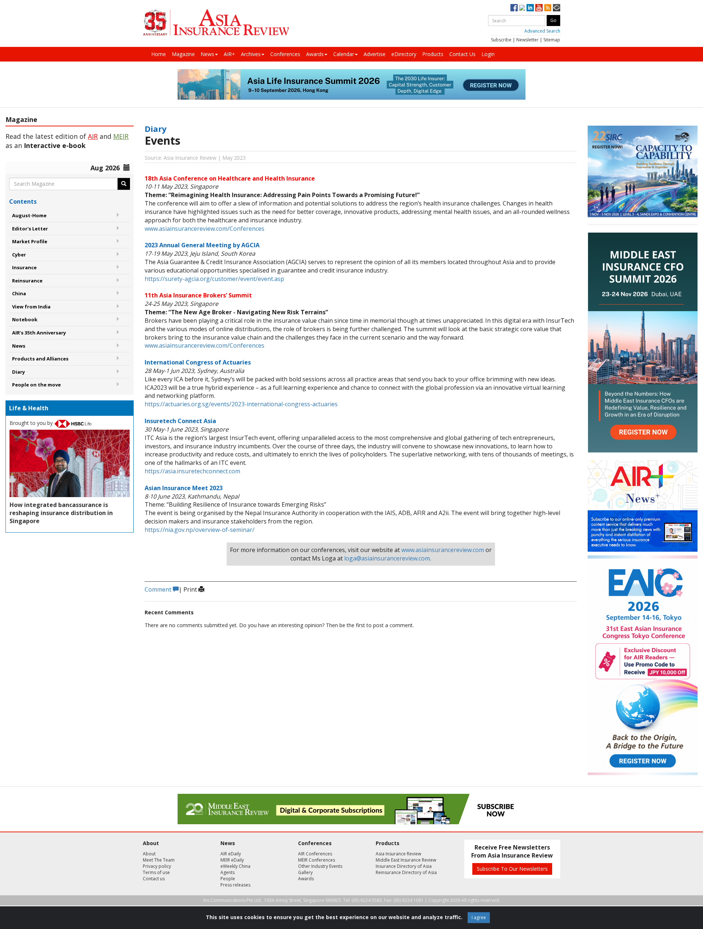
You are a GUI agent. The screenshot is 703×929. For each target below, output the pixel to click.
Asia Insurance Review (398, 854)
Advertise (375, 54)
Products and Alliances (40, 358)
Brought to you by (32, 422)
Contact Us (462, 54)
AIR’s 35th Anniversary (39, 332)
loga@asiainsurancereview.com (387, 558)
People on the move (36, 384)
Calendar (343, 54)
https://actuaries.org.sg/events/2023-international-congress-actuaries (241, 404)
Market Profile (29, 241)
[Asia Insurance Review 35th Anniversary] (216, 22)
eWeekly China (235, 866)
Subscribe (501, 40)
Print (190, 589)
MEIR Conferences (316, 860)
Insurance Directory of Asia (404, 866)
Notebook (24, 319)
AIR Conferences (315, 854)
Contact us (154, 879)
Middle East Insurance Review (406, 860)
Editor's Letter (30, 228)
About (149, 854)
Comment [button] (159, 589)
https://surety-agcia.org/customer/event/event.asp (214, 279)
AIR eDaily (230, 854)
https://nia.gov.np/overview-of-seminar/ (199, 530)
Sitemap (551, 40)
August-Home (29, 215)
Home (158, 54)
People (227, 879)
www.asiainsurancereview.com (442, 550)
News (207, 54)
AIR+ (229, 54)
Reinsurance (27, 280)
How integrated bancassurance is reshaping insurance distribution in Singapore (61, 513)
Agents (227, 872)
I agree (479, 917)
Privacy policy (157, 866)
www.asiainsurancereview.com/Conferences (204, 229)
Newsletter (527, 40)
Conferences (285, 54)
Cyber (19, 254)
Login (488, 54)
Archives (251, 54)
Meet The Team (159, 860)
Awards (315, 54)
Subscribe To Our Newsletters (512, 868)
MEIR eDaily (232, 860)
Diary (18, 372)
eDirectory (403, 54)
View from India (31, 306)
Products (432, 54)
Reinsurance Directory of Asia (406, 872)
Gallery (305, 872)
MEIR (121, 136)
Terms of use (156, 872)
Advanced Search (542, 31)
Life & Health (28, 408)
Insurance (24, 267)
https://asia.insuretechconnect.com (192, 471)
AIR (93, 136)
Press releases (235, 885)
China (19, 293)
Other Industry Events (320, 866)
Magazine (183, 54)
